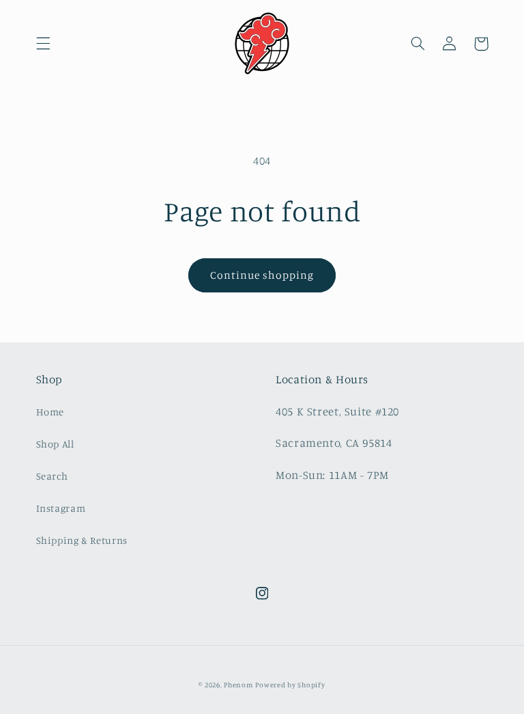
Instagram (61, 508)
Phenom (238, 685)
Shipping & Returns (82, 540)
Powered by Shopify (290, 685)
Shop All (55, 444)
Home (50, 411)
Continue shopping (262, 275)
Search (52, 476)
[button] (43, 43)
